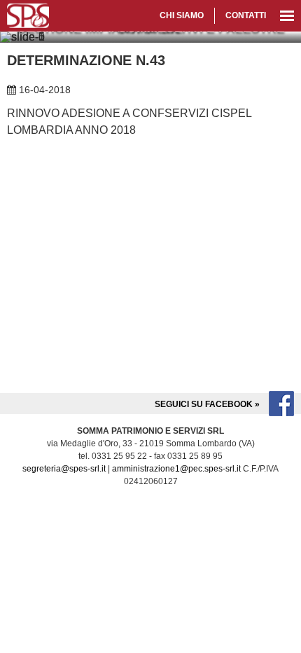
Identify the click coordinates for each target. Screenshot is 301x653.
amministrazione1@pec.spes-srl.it (176, 469)
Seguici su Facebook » (208, 404)
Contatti (245, 15)
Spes (28, 16)
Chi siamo (182, 15)
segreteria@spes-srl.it (64, 469)
